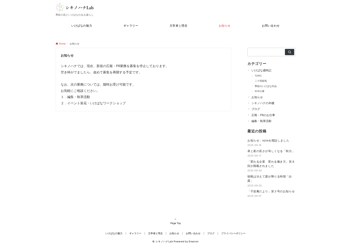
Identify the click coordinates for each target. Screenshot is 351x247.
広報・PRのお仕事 (263, 115)
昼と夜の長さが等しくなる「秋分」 (271, 151)
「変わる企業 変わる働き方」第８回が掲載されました (271, 164)
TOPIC (258, 75)
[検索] (289, 52)
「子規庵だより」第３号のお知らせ (271, 191)
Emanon (194, 241)
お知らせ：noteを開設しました (268, 140)
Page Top (175, 223)
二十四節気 (261, 80)
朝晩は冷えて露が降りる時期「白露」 (269, 178)
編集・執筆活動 (261, 121)
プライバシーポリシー (233, 233)
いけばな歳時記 (261, 70)
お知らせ (257, 97)
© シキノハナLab (162, 241)
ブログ (255, 109)
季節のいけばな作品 (266, 86)
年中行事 (259, 91)
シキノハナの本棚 (262, 103)
